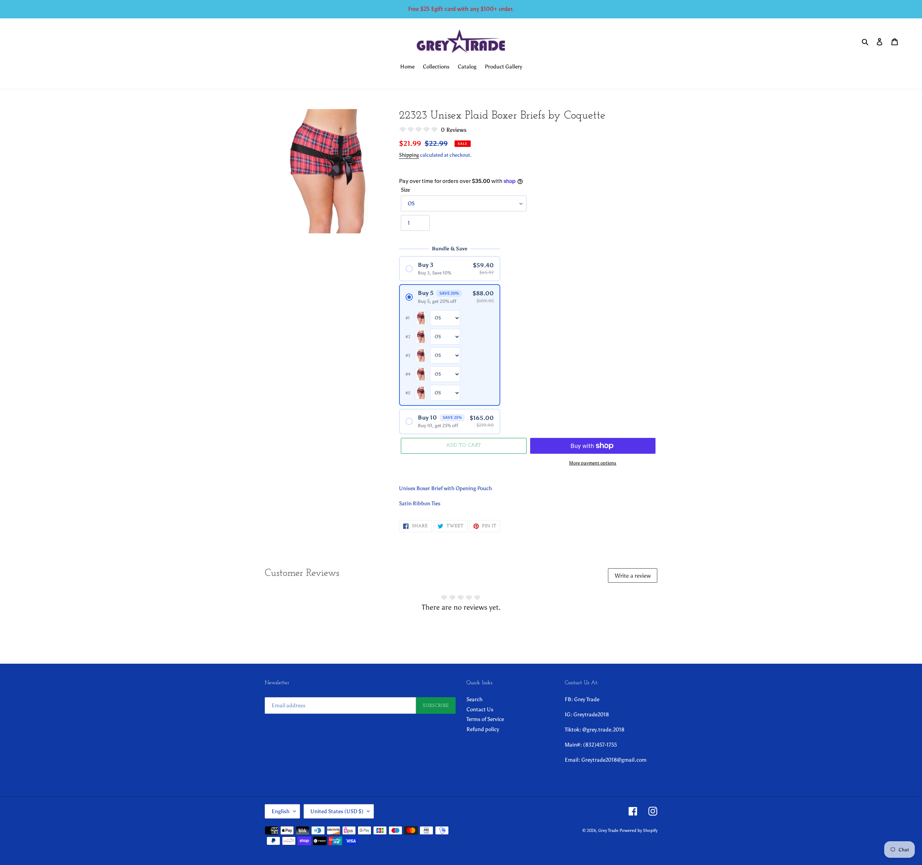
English (281, 811)
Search (474, 699)
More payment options (592, 463)
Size (405, 190)
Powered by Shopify (638, 830)
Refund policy (482, 729)
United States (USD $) (336, 811)
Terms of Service (485, 719)
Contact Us (479, 709)
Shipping (409, 155)
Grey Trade (608, 830)
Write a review (633, 575)
